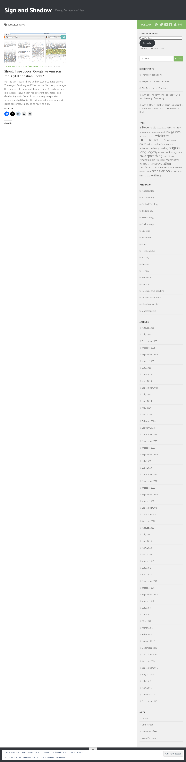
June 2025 (147, 374)
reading (160, 159)
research (152, 164)
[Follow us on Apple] (175, 24)
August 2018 (148, 561)
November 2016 (149, 654)
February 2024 (148, 421)
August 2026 (148, 327)
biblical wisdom (174, 128)
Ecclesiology (148, 217)
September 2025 (150, 354)
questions (168, 156)
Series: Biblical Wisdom (172, 167)
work (142, 176)
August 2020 (148, 528)
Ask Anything (148, 197)
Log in (145, 718)
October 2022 (148, 488)
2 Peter (145, 127)
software (142, 172)
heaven (143, 136)
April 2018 (147, 574)
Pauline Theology (169, 152)
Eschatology (148, 224)
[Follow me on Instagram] (180, 24)
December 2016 (149, 648)
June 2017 (147, 614)
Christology (147, 211)
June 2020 (147, 541)
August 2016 (148, 674)
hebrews (163, 135)
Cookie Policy (60, 757)
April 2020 (147, 548)
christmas (152, 132)
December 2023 (149, 434)
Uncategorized (149, 311)
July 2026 (146, 334)
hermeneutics (153, 139)
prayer (144, 156)
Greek (145, 244)
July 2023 (146, 461)
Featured (146, 237)
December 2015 (149, 701)
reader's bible (147, 159)
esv (162, 132)
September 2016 (150, 668)
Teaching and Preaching (153, 291)
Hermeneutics (36, 66)
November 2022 (149, 481)
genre (167, 131)
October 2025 (148, 347)
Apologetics (148, 191)
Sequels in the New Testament (156, 81)
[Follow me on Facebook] (170, 24)
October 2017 (148, 588)
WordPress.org (149, 738)
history (170, 140)
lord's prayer (163, 144)
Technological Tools (15, 66)
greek (176, 131)
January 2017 (148, 641)
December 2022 (149, 474)
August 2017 (148, 601)
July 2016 (146, 681)
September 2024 (150, 388)
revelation (163, 163)
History (145, 257)
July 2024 (146, 394)
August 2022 (148, 501)
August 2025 (148, 361)
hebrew (152, 135)
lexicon (149, 144)
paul (158, 152)
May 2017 (146, 621)
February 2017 (148, 634)
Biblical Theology (150, 204)
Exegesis (146, 231)
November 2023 (149, 441)
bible (153, 127)
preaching (155, 156)
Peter (180, 152)
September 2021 (150, 508)
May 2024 (146, 408)
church (158, 132)
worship (147, 176)
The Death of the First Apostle (156, 88)
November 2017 (149, 581)
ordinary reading (159, 148)
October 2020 (148, 521)
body (141, 132)
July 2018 (146, 568)
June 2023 (147, 468)
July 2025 (146, 368)
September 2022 (150, 494)
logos (155, 144)
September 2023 (150, 454)
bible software (161, 128)
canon (146, 132)
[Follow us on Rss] (156, 24)
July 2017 (146, 608)
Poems (145, 264)
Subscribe (147, 43)
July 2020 (146, 534)
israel (175, 140)
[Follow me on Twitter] (161, 24)
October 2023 (148, 448)
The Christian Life (150, 304)
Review (145, 271)
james (143, 144)
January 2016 (148, 694)
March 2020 (147, 554)
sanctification (146, 167)
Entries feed (147, 724)
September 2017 (150, 594)
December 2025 (149, 341)
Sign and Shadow (28, 10)
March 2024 (147, 414)
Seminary (146, 277)
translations (176, 171)
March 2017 (147, 628)
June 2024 (147, 401)
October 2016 (148, 661)
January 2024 (148, 428)
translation (161, 171)
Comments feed (150, 731)
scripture (157, 167)
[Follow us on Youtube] (166, 24)
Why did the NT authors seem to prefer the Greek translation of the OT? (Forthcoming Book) (161, 108)
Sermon (145, 284)
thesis (148, 171)
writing (155, 175)
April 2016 (147, 688)
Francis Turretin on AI (152, 75)
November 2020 (149, 514)
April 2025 (147, 381)
